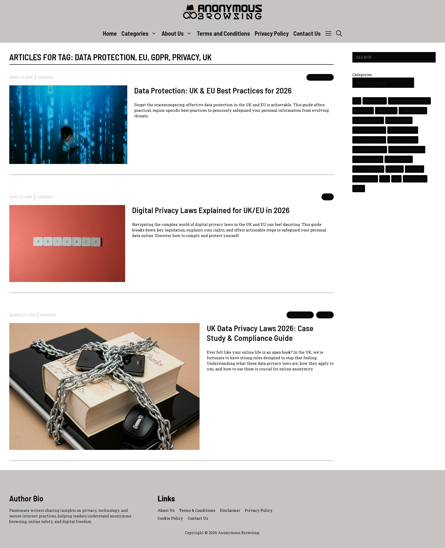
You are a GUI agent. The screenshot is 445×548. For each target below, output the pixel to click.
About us (166, 510)
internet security (370, 149)
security (414, 169)
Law (327, 197)
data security (399, 120)
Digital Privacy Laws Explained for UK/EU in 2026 (210, 210)
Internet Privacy (369, 140)
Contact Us (307, 33)
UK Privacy (415, 178)
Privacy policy (259, 510)
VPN (358, 188)
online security (368, 169)
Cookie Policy (170, 518)
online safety (398, 159)
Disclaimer (230, 510)
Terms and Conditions (223, 33)
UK (396, 178)
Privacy (394, 169)
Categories (135, 33)
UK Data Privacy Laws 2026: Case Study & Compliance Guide (260, 333)
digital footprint (369, 130)
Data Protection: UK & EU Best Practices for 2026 (213, 90)
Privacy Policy (272, 33)
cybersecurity (413, 110)
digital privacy (403, 130)
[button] (339, 33)
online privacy (368, 159)
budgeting (386, 110)
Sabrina (45, 77)
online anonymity (407, 149)
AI (357, 101)
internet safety (403, 140)
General (325, 315)
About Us (173, 33)
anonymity (374, 101)
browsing (363, 110)
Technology (365, 178)
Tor (385, 178)
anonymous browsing (409, 101)
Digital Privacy (320, 77)
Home (110, 33)
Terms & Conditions (197, 510)
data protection (368, 120)
